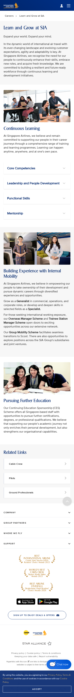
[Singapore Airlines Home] (11, 9)
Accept (37, 689)
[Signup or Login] (65, 5)
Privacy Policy (54, 675)
